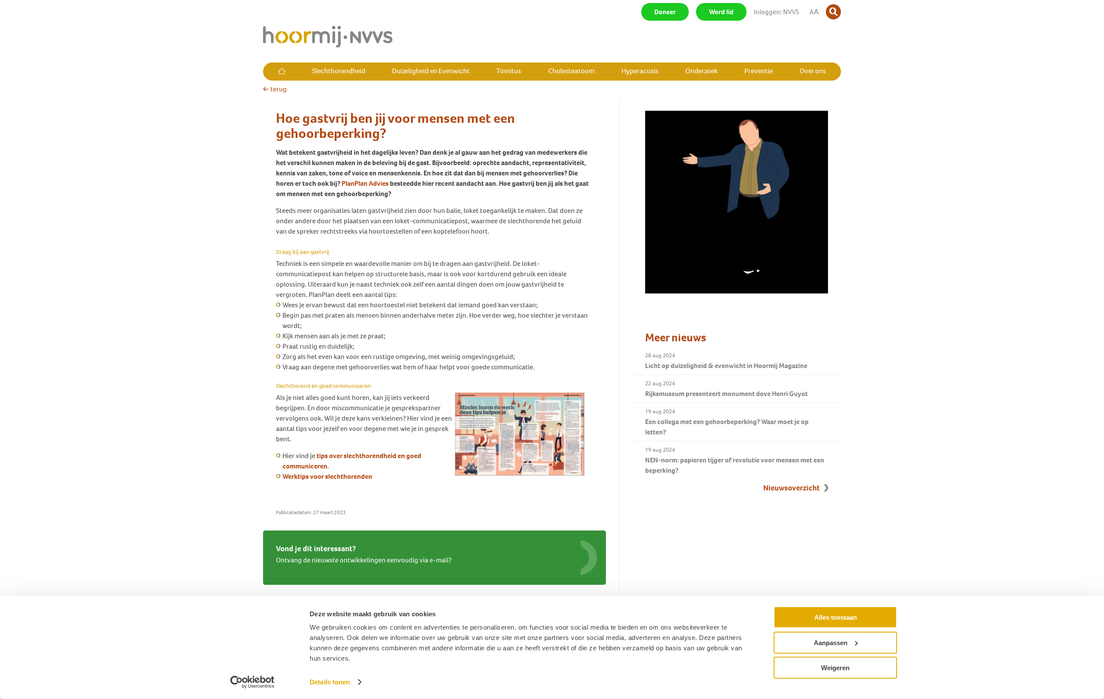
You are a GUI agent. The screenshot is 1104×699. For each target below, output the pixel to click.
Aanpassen (830, 642)
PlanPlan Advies (365, 183)
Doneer (665, 11)
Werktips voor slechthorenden (327, 476)
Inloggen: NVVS (776, 11)
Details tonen (330, 682)
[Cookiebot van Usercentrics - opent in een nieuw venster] (252, 682)
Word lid (721, 11)
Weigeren (835, 667)
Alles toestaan (835, 617)
